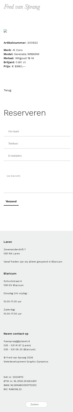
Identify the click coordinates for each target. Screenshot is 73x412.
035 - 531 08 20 (13, 349)
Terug (7, 90)
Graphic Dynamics (37, 361)
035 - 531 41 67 (12, 345)
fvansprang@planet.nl (17, 341)
